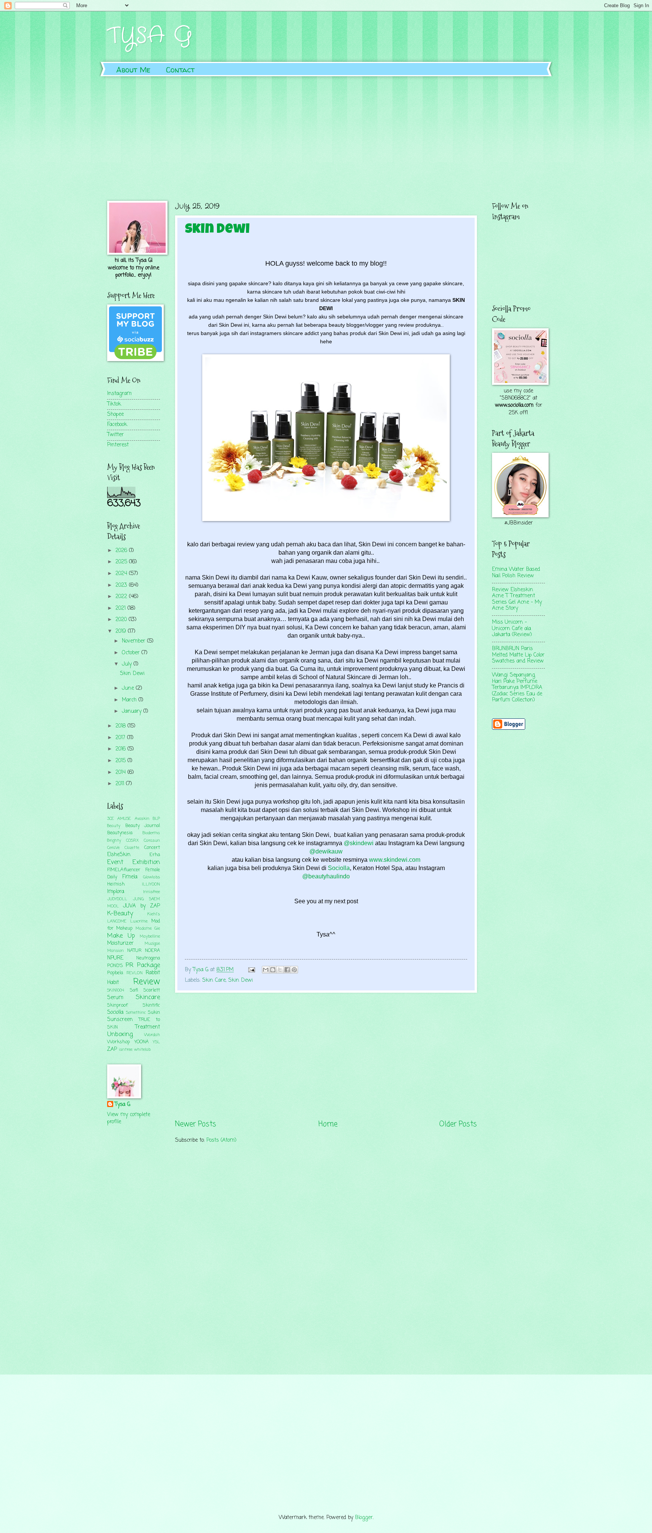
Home (327, 1124)
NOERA (152, 950)
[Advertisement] (326, 133)
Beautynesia (119, 832)
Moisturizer (120, 943)
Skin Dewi (217, 230)
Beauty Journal (142, 825)
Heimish (116, 884)
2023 (122, 585)
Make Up (121, 936)
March (130, 700)
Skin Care (214, 980)
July (128, 664)
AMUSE (124, 819)
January (132, 711)
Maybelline (150, 936)
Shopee (115, 414)
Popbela (115, 972)
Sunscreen (120, 1020)
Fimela (129, 877)
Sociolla (338, 868)
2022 (122, 597)
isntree (125, 1050)
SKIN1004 (115, 990)
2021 (121, 608)
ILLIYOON (151, 884)
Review (146, 981)
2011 (120, 784)
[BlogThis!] (273, 969)
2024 (122, 574)
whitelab (142, 1050)
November (134, 641)
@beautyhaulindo (326, 876)
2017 (121, 738)
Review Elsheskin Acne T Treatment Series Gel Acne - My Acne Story (517, 599)
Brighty (114, 841)
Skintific (151, 1005)
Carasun (152, 841)
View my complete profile (128, 1118)
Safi (134, 990)
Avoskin (142, 819)
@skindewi (359, 843)
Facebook (117, 425)
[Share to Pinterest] (294, 969)
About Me (133, 70)
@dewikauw (326, 851)
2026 (122, 551)
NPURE (115, 958)
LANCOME (116, 921)
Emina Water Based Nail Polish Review (516, 573)
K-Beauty (120, 913)
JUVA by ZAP (141, 906)
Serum (115, 998)
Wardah (152, 1035)
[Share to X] (280, 969)
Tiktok (114, 404)
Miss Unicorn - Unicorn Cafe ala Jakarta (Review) (512, 628)
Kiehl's (154, 914)
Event (115, 862)
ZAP (112, 1049)
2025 (122, 562)
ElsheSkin (119, 855)
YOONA (141, 1042)
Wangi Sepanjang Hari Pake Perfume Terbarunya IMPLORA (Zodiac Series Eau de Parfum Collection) (517, 687)
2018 (121, 726)
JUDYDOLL (117, 899)
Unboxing (120, 1034)
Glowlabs (151, 877)
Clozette (132, 848)
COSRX (132, 841)
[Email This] (265, 969)
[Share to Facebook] (287, 969)
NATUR (134, 950)
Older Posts (458, 1124)
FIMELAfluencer (123, 869)
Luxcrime (139, 921)
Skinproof (117, 1005)
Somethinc (136, 1013)
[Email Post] (251, 970)
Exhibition (146, 862)
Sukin (154, 1012)
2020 (122, 620)
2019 (121, 631)
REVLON (134, 973)
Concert (152, 847)
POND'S (115, 965)
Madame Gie (147, 929)
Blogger (364, 1518)
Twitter (115, 435)
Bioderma (151, 833)
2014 (121, 772)
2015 (121, 761)
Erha (154, 854)
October (131, 653)
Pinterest (118, 445)
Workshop (118, 1042)
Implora (115, 892)
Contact (180, 70)
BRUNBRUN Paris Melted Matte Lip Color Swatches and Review (518, 655)
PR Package (143, 965)
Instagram (119, 394)
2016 (121, 749)
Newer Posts (195, 1124)
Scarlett (151, 990)
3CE (110, 819)
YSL (156, 1042)
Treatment (147, 1027)
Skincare (148, 997)
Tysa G (122, 1105)
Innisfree (151, 892)
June (129, 688)
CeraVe (113, 848)
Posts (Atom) (221, 1140)
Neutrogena (148, 958)
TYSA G (149, 36)
